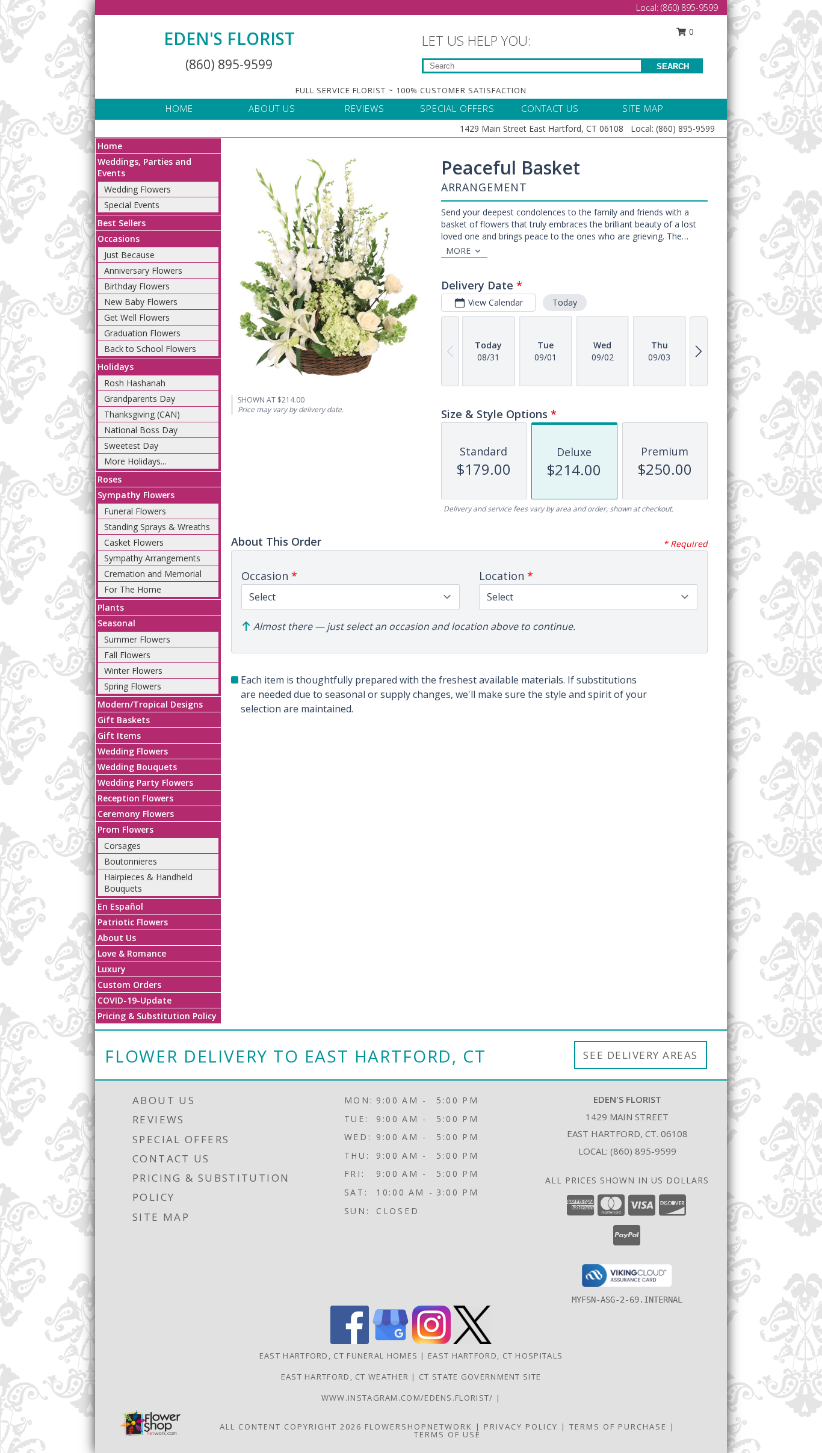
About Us (116, 937)
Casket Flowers (134, 542)
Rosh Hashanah (134, 383)
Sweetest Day (131, 445)
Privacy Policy (521, 1426)
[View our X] (472, 1341)
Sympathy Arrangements (152, 558)
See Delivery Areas (640, 1055)
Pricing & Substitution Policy (157, 1016)
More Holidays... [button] (135, 461)
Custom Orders (129, 984)
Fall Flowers (127, 655)
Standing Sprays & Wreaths (157, 526)
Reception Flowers (135, 798)
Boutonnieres (130, 861)
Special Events (131, 205)
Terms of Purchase (618, 1426)
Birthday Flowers (137, 286)
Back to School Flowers (150, 348)
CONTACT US (550, 108)
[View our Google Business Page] (390, 1341)
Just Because (129, 255)
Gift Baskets (123, 720)
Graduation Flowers (142, 333)
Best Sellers (121, 223)
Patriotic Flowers (132, 922)
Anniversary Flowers (143, 270)
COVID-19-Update (134, 1000)
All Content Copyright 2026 (291, 1426)
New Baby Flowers (141, 301)
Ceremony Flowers (135, 813)
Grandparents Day (139, 398)
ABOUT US (272, 108)
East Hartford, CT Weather (345, 1376)
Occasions (118, 238)
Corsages (122, 845)
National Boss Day (141, 430)
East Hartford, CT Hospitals (495, 1355)
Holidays (115, 366)
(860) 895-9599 (689, 7)
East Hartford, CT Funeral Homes (338, 1355)
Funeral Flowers (135, 511)
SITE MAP (643, 108)
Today (564, 302)
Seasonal (116, 623)
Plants (110, 607)
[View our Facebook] (349, 1341)
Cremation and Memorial (153, 573)
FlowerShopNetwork (418, 1426)
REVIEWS (365, 108)
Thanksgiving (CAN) (142, 414)
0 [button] (690, 31)
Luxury (111, 969)
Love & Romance (131, 953)
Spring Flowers (132, 686)
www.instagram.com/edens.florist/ (408, 1397)
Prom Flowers (125, 829)
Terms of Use (447, 1434)
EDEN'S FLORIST (229, 38)
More (458, 250)
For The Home (132, 589)
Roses (109, 479)
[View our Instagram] (431, 1341)
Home (109, 146)
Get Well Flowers (137, 317)
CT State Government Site (480, 1376)
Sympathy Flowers (136, 495)
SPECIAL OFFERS (457, 108)
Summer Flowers (137, 639)
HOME (179, 108)
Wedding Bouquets (137, 767)
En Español (120, 906)
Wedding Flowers (137, 189)
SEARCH (673, 66)
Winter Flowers (133, 670)
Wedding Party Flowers (145, 782)
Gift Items (119, 735)
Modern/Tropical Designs (150, 704)
